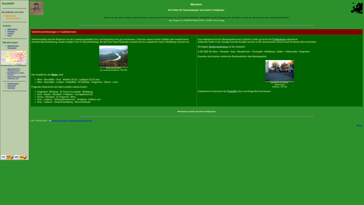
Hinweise (11, 31)
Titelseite (11, 88)
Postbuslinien (279, 39)
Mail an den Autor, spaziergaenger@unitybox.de (72, 121)
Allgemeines (12, 29)
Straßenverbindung (218, 47)
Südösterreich (13, 83)
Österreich (11, 86)
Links (9, 35)
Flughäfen (232, 91)
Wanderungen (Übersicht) (13, 47)
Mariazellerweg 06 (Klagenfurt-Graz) (13, 69)
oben (361, 126)
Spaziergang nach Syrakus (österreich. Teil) (16, 77)
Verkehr (10, 33)
